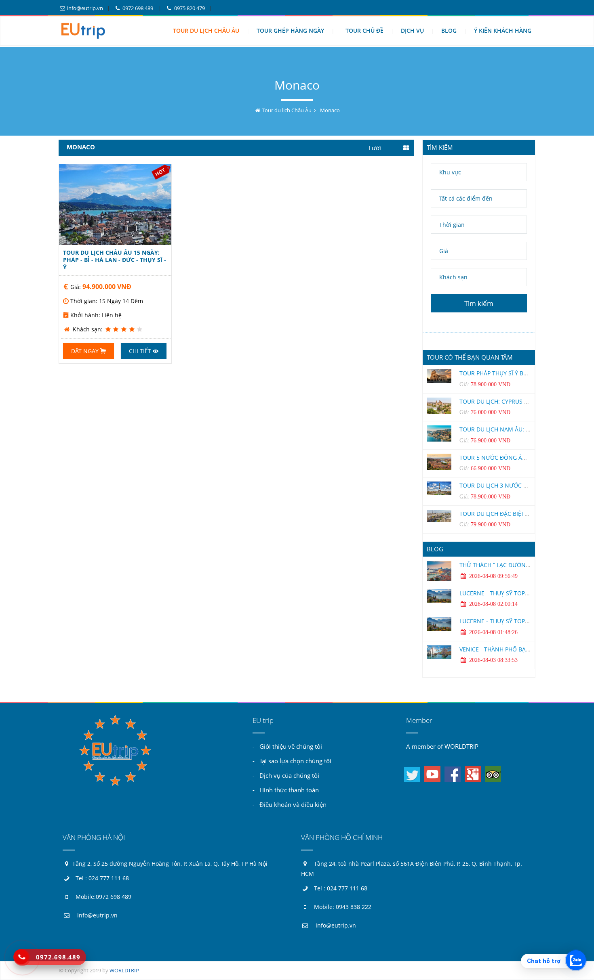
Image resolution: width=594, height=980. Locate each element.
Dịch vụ (412, 30)
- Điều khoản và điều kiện (289, 804)
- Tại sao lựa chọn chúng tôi (292, 761)
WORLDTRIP (124, 970)
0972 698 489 (137, 8)
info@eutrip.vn (84, 8)
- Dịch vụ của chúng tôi (286, 775)
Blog (449, 30)
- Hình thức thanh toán (286, 790)
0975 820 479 (188, 8)
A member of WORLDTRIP (442, 746)
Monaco (330, 110)
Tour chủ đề (364, 30)
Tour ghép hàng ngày (290, 30)
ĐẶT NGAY (85, 351)
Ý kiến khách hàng (502, 30)
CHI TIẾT (115, 205)
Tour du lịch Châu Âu (206, 30)
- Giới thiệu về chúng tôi (287, 746)
